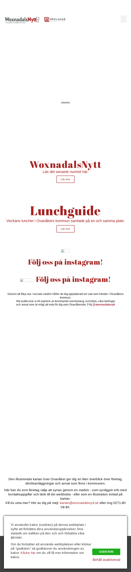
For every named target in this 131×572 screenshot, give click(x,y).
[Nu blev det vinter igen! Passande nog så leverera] (98, 409)
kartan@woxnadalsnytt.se (79, 503)
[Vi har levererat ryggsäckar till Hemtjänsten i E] (98, 371)
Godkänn (106, 551)
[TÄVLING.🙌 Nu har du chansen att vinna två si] (32, 333)
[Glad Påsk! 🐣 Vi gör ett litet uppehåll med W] (32, 409)
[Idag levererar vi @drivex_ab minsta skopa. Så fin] (98, 447)
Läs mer (65, 179)
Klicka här (28, 553)
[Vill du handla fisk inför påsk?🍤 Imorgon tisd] (32, 447)
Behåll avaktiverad (106, 560)
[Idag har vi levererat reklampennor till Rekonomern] (98, 333)
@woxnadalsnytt (104, 304)
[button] (124, 19)
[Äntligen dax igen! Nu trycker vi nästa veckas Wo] (32, 371)
